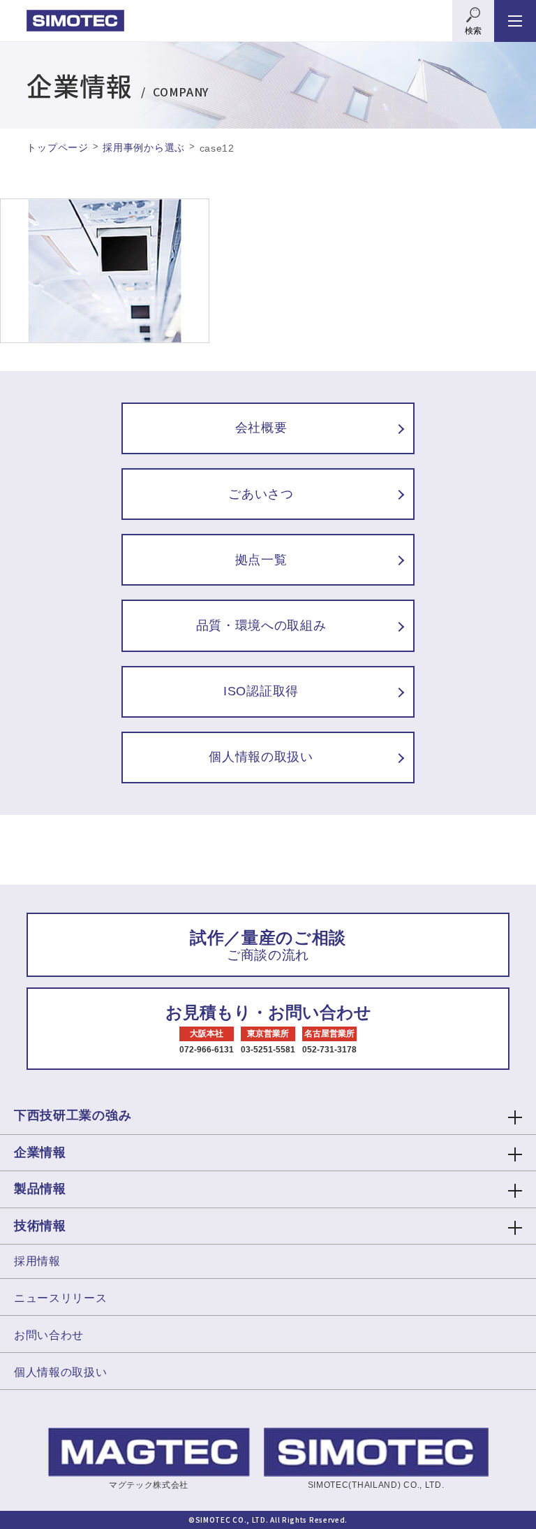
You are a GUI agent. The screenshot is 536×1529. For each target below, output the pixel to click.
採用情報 (37, 1261)
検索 (473, 31)
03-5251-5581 (268, 1050)
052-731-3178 (329, 1050)
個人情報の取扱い (60, 1372)
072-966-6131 (206, 1050)
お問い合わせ (49, 1335)
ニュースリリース (60, 1298)
